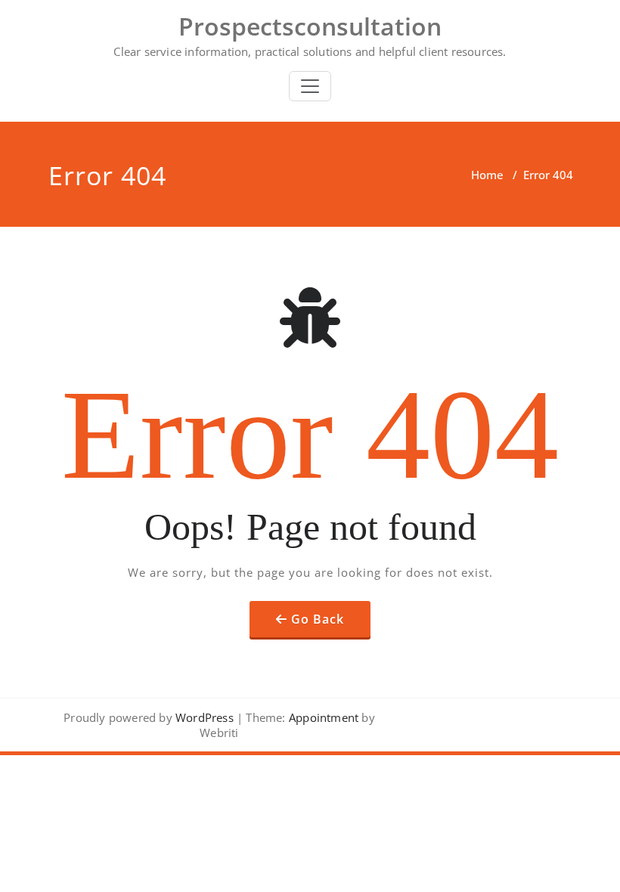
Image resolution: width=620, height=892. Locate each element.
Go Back (317, 619)
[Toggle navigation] (310, 86)
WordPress (204, 717)
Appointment (322, 717)
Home (487, 174)
